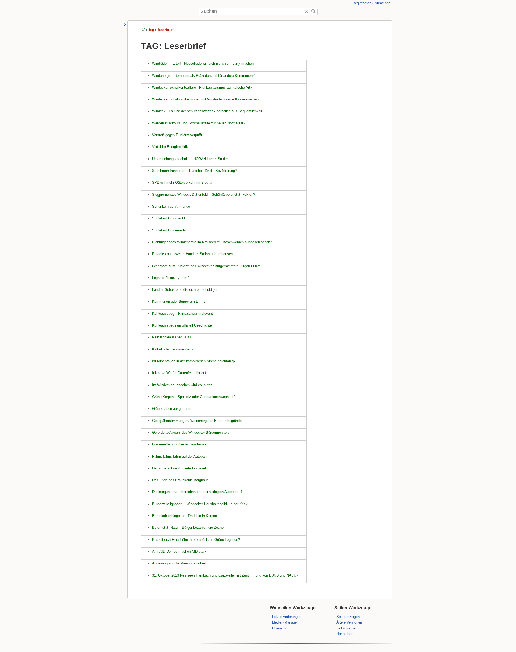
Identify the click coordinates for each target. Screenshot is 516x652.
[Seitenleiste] (125, 24)
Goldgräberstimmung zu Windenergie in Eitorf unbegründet (197, 421)
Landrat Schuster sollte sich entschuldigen (185, 290)
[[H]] (134, 11)
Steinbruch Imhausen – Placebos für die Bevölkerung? (194, 171)
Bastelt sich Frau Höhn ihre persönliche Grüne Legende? (196, 540)
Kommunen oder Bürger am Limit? (178, 301)
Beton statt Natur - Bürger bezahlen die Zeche (188, 528)
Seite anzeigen (348, 617)
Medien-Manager (285, 622)
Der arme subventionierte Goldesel (179, 468)
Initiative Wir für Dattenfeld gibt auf (179, 373)
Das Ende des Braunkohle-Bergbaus (180, 480)
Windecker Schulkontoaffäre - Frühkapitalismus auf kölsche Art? (202, 87)
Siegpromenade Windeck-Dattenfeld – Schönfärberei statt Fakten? (203, 195)
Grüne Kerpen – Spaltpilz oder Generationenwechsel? (193, 397)
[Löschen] (306, 11)
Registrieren (362, 3)
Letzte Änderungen (286, 617)
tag (151, 30)
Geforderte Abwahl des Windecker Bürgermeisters (191, 432)
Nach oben (344, 634)
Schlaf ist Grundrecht (168, 218)
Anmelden (382, 3)
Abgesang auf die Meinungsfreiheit (179, 563)
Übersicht (279, 628)
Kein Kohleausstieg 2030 (171, 337)
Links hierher (346, 628)
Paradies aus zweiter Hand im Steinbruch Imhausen (192, 254)
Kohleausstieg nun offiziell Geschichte (182, 325)
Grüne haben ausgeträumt (172, 409)
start (143, 30)
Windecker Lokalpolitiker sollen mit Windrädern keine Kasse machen (205, 99)
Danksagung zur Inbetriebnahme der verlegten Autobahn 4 (197, 492)
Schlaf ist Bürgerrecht (169, 230)
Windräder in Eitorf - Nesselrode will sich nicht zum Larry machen (203, 63)
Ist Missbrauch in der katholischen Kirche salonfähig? (193, 361)
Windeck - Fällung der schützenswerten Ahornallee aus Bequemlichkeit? (208, 111)
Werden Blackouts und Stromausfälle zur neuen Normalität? (198, 123)
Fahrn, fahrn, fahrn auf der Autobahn (180, 456)
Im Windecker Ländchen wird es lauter (182, 385)
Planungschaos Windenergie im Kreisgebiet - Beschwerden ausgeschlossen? (212, 242)
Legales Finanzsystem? (170, 278)
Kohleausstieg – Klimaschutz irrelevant (182, 313)
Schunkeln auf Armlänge (171, 206)
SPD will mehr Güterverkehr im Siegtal (182, 182)
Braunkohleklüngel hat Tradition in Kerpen (184, 516)
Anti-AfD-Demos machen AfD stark (179, 551)
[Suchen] (313, 11)
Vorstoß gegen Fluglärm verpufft (177, 135)
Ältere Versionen (349, 622)
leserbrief (165, 30)
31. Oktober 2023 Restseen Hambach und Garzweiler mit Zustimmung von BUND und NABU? (225, 575)
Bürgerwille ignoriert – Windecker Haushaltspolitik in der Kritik (200, 504)
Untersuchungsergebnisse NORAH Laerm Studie (190, 159)
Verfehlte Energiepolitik (170, 147)
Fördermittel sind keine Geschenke (179, 444)
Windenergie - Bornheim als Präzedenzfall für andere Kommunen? (203, 76)
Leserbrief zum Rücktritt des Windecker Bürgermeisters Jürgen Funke (206, 266)
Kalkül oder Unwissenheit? (172, 349)
